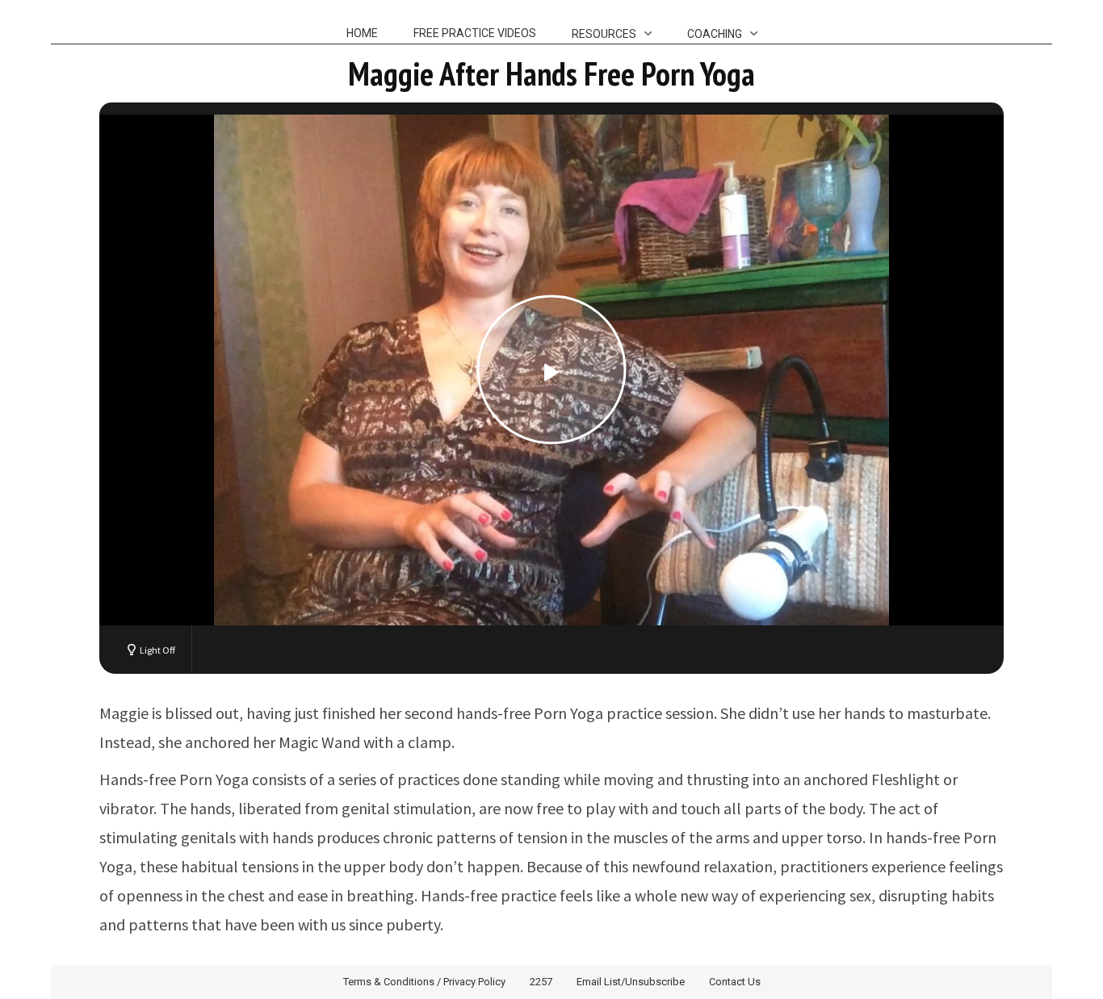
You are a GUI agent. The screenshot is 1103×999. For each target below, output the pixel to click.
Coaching (714, 33)
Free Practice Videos (474, 33)
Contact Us (735, 982)
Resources (604, 33)
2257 (541, 982)
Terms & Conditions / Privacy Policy (424, 982)
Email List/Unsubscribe (631, 982)
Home (362, 33)
